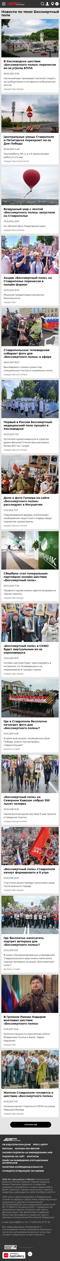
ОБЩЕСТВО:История (15, 375)
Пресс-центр (40, 1144)
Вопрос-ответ (12, 749)
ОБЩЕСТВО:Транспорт (16, 161)
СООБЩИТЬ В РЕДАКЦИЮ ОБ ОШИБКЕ (23, 1171)
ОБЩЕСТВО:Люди (14, 89)
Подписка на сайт (13, 1156)
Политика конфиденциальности (22, 1167)
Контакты (33, 1156)
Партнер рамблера (26, 1247)
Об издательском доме (16, 1144)
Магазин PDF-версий (27, 1148)
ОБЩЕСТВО (10, 302)
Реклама (7, 1148)
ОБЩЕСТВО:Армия (14, 230)
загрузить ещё (30, 1125)
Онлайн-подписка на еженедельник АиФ (27, 1152)
